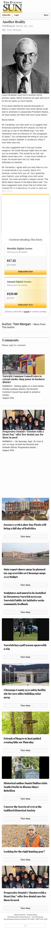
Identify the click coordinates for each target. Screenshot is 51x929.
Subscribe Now (25, 271)
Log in (26, 312)
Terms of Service (20, 915)
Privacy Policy (32, 915)
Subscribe (6, 15)
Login (16, 15)
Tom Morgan (22, 324)
